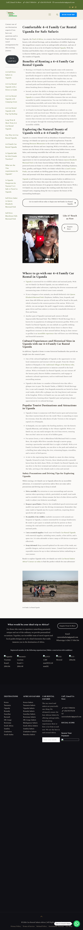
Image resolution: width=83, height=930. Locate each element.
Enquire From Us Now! (67, 626)
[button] (76, 923)
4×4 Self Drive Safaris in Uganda (10, 75)
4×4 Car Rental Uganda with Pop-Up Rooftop (11, 111)
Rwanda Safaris (28, 711)
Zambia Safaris (28, 728)
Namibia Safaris (29, 734)
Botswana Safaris (29, 717)
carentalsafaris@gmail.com (65, 2)
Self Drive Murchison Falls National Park (11, 216)
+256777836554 (30, 2)
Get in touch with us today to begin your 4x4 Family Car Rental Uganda (51, 203)
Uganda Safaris (28, 708)
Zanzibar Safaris (29, 714)
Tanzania (7, 705)
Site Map (69, 926)
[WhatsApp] (70, 7)
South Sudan (8, 734)
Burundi (7, 717)
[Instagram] (76, 7)
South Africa (8, 726)
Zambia (7, 728)
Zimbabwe (8, 731)
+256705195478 (45, 2)
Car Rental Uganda (68, 532)
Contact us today (34, 561)
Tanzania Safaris (29, 705)
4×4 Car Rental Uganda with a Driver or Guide (11, 87)
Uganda (63, 48)
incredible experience (46, 333)
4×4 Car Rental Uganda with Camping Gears (11, 99)
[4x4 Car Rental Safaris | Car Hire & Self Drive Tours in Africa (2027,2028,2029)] (11, 15)
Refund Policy (42, 926)
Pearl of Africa (37, 39)
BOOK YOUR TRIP (68, 15)
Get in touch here (12, 59)
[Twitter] (73, 7)
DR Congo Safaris (29, 720)
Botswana (7, 723)
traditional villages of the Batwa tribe (60, 365)
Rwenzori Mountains (37, 143)
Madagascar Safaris (30, 723)
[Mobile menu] (50, 14)
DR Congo (8, 720)
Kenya (6, 702)
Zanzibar (7, 714)
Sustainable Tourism (56, 926)
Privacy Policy (16, 926)
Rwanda (7, 711)
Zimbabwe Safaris (29, 731)
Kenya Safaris (28, 702)
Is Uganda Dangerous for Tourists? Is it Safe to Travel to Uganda (11, 186)
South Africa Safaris (30, 726)
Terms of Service (29, 926)
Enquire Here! (70, 228)
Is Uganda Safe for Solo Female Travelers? (11, 156)
